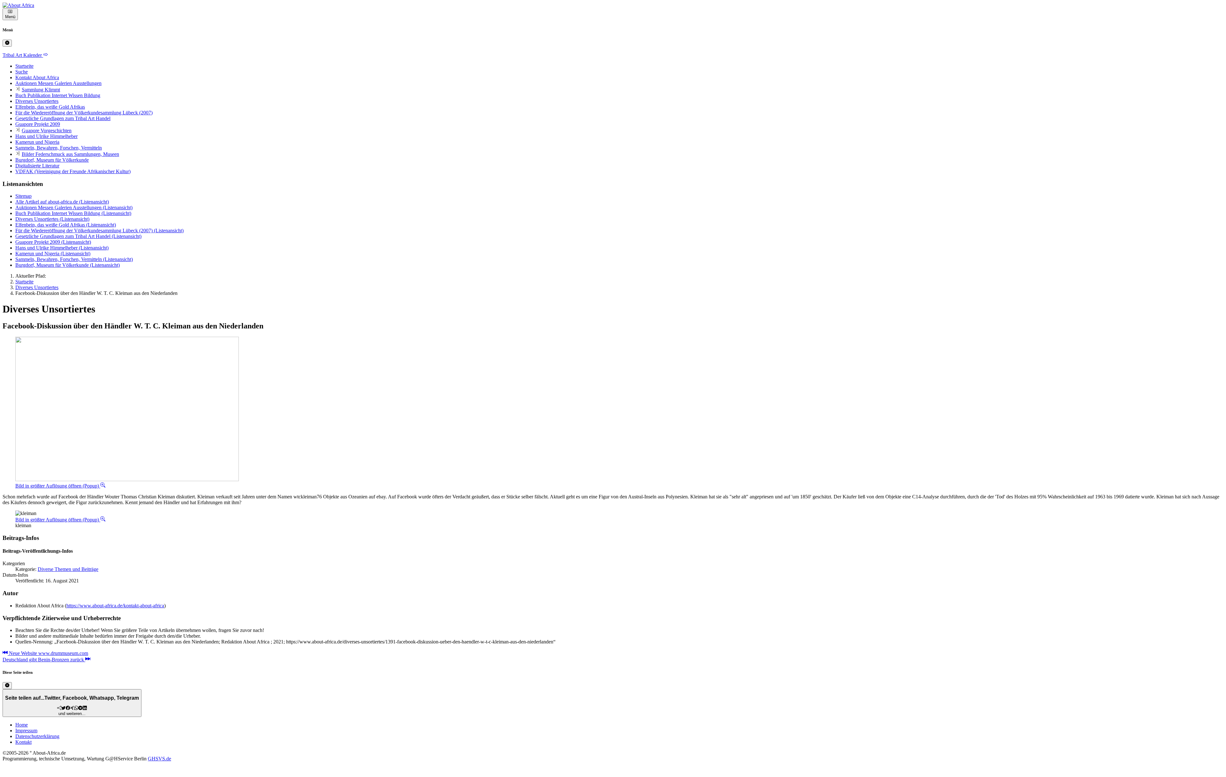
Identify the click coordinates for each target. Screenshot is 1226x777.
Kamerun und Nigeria (37, 142)
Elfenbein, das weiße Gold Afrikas (50, 107)
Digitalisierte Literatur (37, 165)
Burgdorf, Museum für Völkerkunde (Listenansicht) (67, 265)
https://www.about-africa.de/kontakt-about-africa (115, 605)
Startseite (24, 66)
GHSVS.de (159, 758)
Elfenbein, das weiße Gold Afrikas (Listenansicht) (65, 224)
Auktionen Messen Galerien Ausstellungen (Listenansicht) (73, 207)
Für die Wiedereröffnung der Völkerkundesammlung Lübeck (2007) (84, 112)
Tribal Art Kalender (23, 55)
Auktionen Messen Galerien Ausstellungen (58, 83)
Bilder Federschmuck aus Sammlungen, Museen (70, 154)
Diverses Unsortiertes (36, 101)
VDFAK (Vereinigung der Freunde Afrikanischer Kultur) (73, 171)
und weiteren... (72, 705)
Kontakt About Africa (37, 77)
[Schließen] (7, 43)
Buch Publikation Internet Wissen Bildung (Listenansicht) (73, 213)
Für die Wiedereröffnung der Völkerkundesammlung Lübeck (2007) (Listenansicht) (99, 230)
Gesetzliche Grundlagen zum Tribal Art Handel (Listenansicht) (78, 236)
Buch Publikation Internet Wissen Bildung (57, 95)
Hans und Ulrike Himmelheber (46, 136)
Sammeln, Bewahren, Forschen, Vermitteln (58, 147)
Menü (10, 16)
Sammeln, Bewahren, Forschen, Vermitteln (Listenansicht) (74, 259)
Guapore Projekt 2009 (37, 124)
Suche (21, 71)
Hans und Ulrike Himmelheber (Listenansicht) (62, 247)
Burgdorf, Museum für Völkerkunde (52, 160)
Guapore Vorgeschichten (47, 130)
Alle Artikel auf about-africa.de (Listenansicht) (62, 201)
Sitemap (23, 196)
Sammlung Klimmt (41, 89)
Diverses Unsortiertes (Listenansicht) (52, 219)
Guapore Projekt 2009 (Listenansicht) (53, 242)
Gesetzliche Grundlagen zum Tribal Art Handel (62, 118)
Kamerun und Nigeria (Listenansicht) (52, 253)
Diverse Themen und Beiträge (68, 569)
